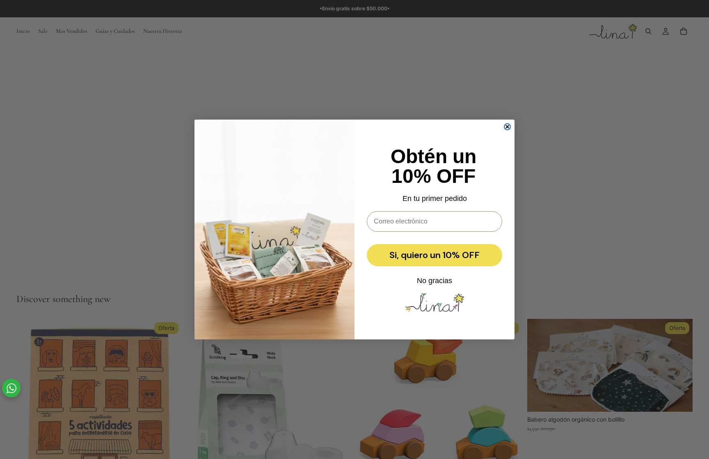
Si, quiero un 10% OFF (434, 255)
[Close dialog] (507, 127)
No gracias (434, 281)
